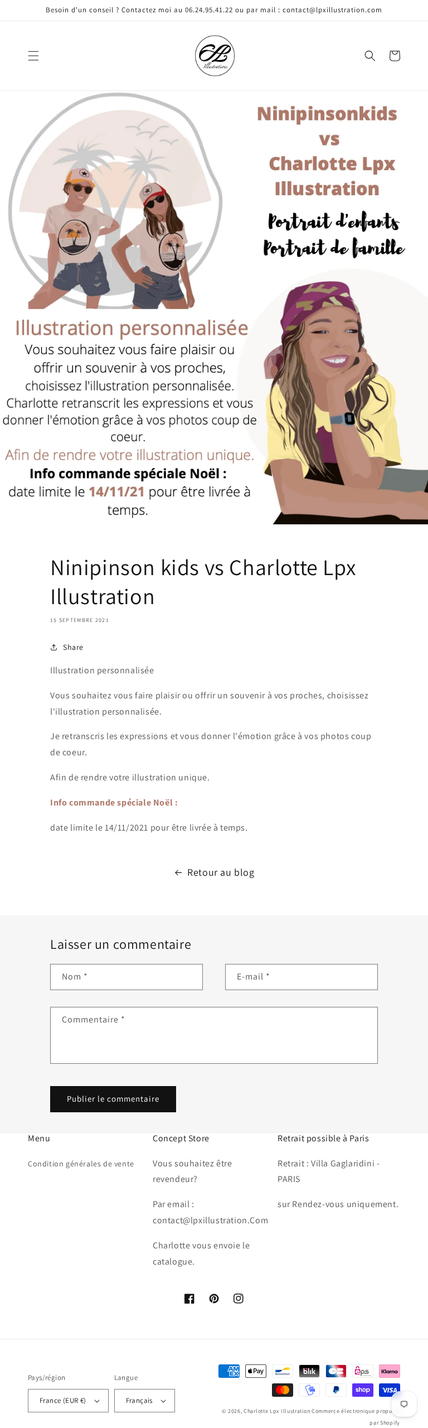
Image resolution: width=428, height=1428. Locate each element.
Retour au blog (220, 872)
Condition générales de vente (81, 1164)
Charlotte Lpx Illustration (277, 1411)
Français (139, 1400)
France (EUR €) (63, 1400)
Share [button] (73, 647)
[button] (33, 56)
